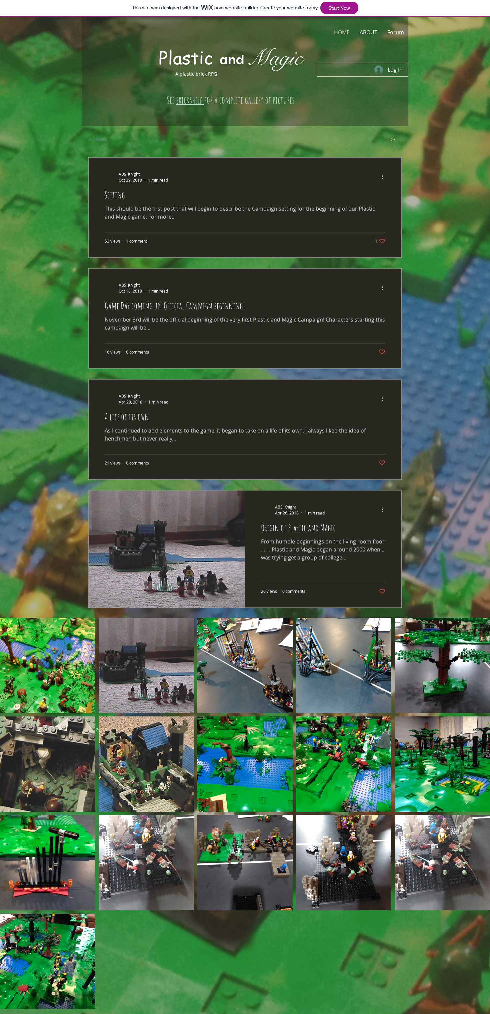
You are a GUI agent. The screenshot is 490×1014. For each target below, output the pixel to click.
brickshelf (190, 100)
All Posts (97, 139)
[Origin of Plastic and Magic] (167, 549)
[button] (393, 140)
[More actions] (384, 177)
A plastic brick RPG (196, 74)
